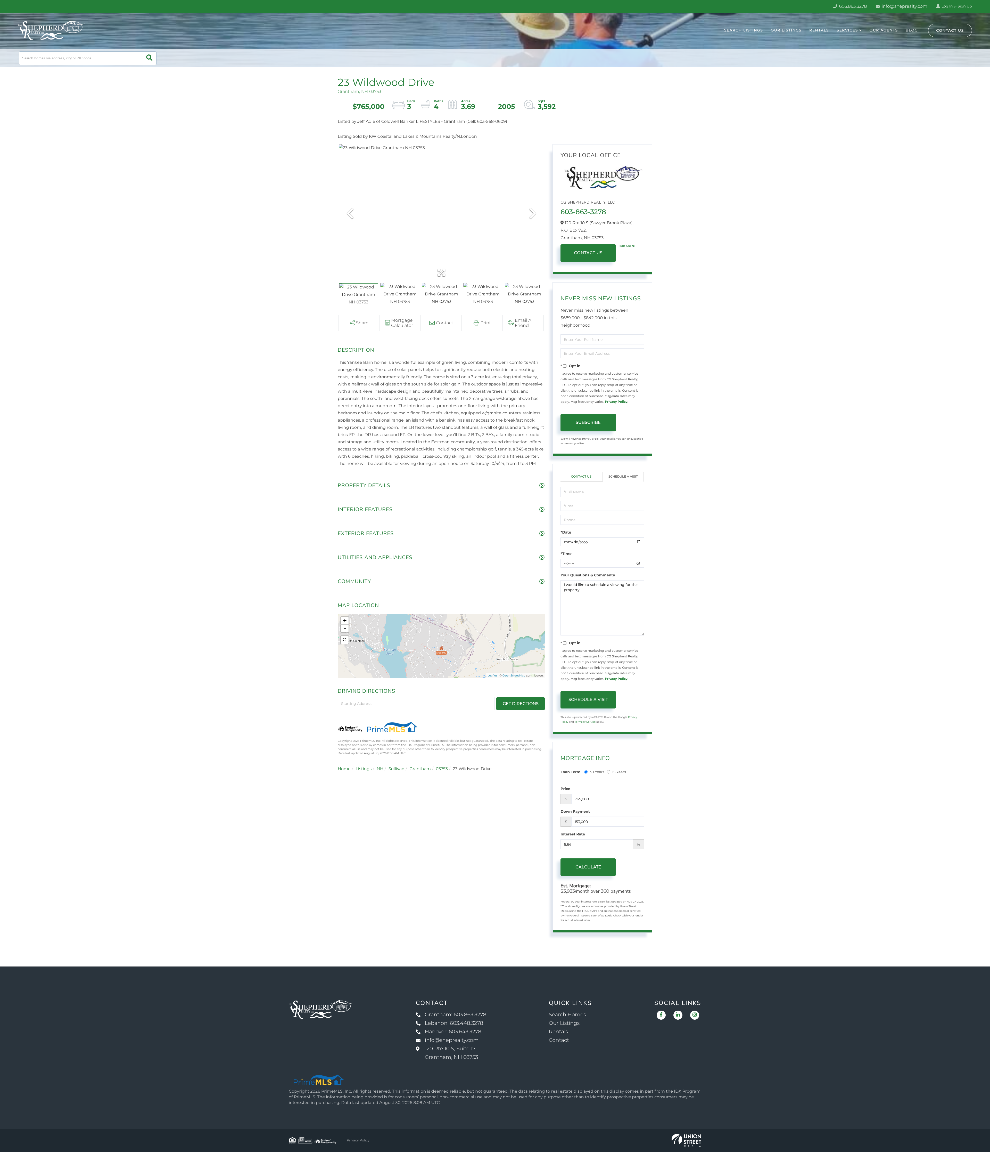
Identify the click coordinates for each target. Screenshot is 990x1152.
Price (565, 788)
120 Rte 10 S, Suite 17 (451, 1053)
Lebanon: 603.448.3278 (454, 1023)
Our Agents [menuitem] (883, 30)
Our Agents (627, 246)
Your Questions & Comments (587, 575)
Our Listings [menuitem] (786, 30)
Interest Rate (572, 834)
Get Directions (521, 703)
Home (344, 769)
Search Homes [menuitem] (567, 1015)
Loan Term (570, 772)
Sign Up (965, 6)
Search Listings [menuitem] (743, 30)
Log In (946, 6)
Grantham (420, 769)
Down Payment (575, 811)
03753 (442, 769)
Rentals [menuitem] (819, 30)
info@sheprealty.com (903, 6)
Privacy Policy (616, 402)
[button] (149, 58)
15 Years (619, 772)
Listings (364, 769)
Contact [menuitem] (559, 1040)
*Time (566, 553)
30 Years (596, 772)
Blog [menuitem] (912, 30)
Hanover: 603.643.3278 (453, 1032)
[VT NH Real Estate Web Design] (686, 1140)
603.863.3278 (852, 6)
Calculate (588, 867)
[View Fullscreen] (345, 640)
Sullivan (396, 769)
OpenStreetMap (513, 675)
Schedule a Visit (623, 477)
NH (380, 769)
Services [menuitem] (847, 30)
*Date (565, 532)
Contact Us (950, 30)
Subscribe (588, 422)
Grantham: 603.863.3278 (455, 1015)
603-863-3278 (583, 212)
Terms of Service (585, 721)
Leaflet (492, 675)
